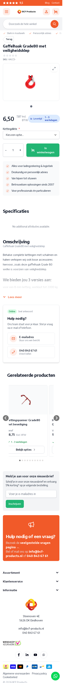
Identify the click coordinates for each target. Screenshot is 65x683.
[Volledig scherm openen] (54, 68)
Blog (47, 2)
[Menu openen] (6, 11)
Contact (55, 2)
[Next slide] (56, 418)
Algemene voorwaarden (16, 673)
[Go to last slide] (6, 418)
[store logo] (26, 12)
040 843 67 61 (37, 556)
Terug (9, 39)
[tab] (31, 106)
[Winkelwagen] (55, 11)
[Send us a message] (55, 676)
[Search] (54, 24)
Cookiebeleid (10, 677)
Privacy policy (39, 673)
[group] (31, 55)
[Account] (46, 11)
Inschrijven (15, 503)
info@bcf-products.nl (31, 628)
